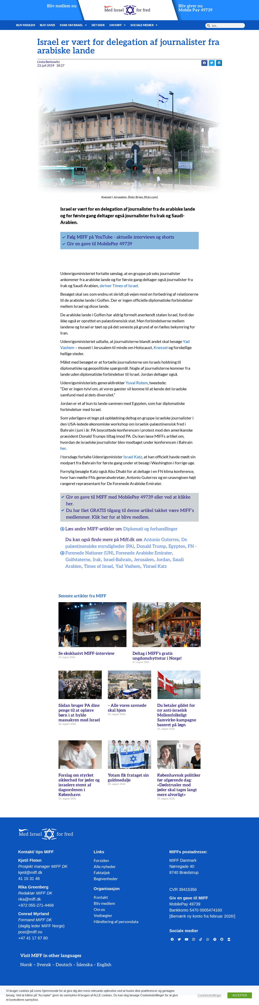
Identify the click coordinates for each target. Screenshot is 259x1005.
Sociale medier (142, 25)
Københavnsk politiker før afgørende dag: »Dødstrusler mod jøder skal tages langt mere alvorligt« (179, 785)
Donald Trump (151, 546)
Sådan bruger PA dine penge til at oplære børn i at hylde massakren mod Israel (79, 713)
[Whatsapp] (208, 939)
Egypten (177, 546)
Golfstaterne (78, 559)
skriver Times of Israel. (120, 285)
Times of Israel (98, 566)
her (63, 448)
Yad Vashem (128, 566)
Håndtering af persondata (116, 921)
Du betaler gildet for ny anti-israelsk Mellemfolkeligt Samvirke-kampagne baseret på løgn (176, 715)
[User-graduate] (229, 939)
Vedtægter (103, 915)
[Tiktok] (201, 939)
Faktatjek (102, 872)
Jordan (163, 559)
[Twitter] (179, 939)
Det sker (98, 25)
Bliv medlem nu (61, 6)
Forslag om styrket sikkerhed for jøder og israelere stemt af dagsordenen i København (79, 785)
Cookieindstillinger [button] (209, 995)
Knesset (161, 347)
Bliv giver (47, 25)
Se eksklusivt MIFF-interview (86, 653)
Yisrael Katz (155, 566)
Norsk (26, 964)
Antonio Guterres (161, 539)
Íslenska (84, 964)
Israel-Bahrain (117, 559)
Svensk (44, 964)
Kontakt (101, 897)
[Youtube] (187, 939)
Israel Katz (132, 456)
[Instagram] (194, 939)
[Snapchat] (222, 939)
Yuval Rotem (137, 382)
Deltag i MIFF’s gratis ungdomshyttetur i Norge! (157, 656)
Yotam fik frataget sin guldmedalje (128, 778)
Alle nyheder (105, 866)
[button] (204, 63)
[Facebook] (172, 939)
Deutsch (64, 964)
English (104, 964)
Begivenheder (106, 878)
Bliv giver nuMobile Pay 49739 (195, 8)
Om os (99, 909)
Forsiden (101, 860)
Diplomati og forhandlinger (150, 529)
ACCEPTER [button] (239, 995)
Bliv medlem (25, 25)
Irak (97, 559)
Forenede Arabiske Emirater (144, 553)
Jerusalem (144, 559)
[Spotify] (215, 939)
